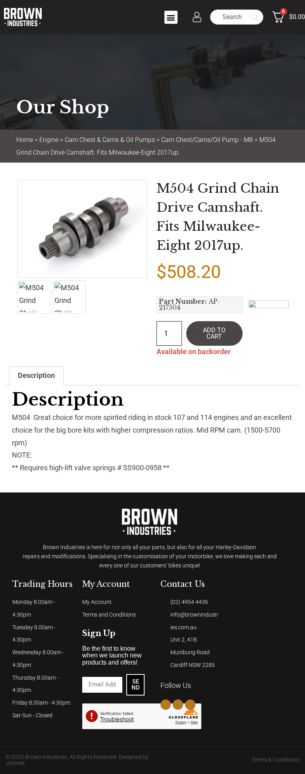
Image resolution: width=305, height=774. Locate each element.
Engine (48, 140)
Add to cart (214, 333)
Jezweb (15, 763)
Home (24, 140)
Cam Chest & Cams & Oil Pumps (110, 140)
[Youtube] (190, 704)
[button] (171, 17)
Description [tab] (36, 375)
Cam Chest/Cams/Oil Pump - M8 (207, 140)
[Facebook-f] (165, 704)
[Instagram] (178, 704)
